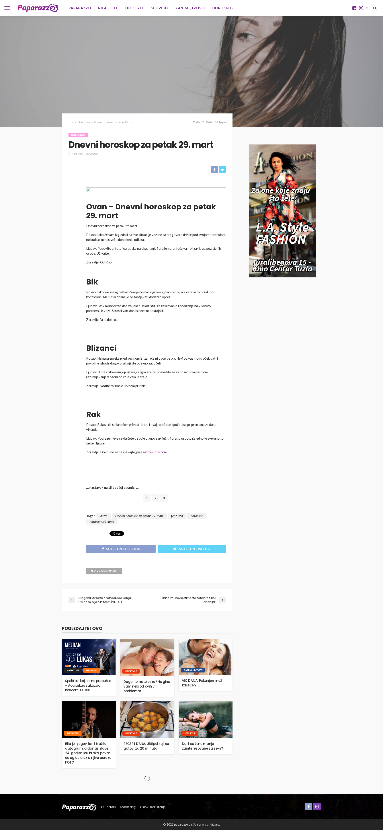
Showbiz (160, 8)
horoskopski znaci (102, 522)
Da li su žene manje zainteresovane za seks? (202, 746)
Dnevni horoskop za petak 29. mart (139, 516)
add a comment (106, 570)
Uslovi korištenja (153, 807)
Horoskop (223, 8)
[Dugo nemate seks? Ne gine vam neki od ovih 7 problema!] (147, 657)
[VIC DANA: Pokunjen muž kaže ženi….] (206, 657)
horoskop (197, 516)
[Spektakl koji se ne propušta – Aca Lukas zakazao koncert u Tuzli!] (89, 657)
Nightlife (108, 8)
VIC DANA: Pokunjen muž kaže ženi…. (202, 683)
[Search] (375, 8)
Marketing (128, 807)
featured (177, 516)
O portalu (108, 807)
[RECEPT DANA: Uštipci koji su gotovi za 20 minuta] (147, 719)
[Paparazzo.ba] (38, 8)
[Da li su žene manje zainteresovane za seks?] (206, 719)
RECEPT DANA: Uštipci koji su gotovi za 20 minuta (146, 746)
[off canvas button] (7, 8)
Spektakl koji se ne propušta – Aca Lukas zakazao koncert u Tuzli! (88, 685)
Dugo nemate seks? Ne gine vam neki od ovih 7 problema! (146, 686)
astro (103, 516)
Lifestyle (134, 8)
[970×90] (156, 193)
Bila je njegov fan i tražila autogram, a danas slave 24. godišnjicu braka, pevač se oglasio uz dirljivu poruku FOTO (88, 753)
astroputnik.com (155, 452)
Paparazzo (79, 8)
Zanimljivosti (191, 8)
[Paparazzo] (79, 807)
